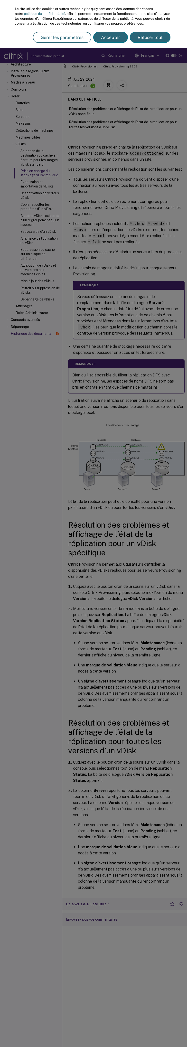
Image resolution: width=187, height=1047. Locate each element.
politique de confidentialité (44, 14)
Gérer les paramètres (62, 37)
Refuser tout (150, 37)
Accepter (110, 37)
